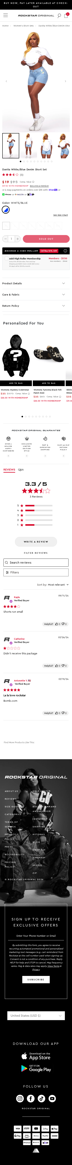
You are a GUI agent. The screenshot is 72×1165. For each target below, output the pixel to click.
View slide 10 (51, 161)
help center (42, 791)
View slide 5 (34, 161)
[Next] (65, 81)
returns (39, 834)
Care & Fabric (10, 294)
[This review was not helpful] (63, 624)
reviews (11, 799)
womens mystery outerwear (15, 390)
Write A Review (36, 541)
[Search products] (59, 16)
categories (13, 814)
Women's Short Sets (23, 26)
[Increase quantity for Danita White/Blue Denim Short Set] (18, 238)
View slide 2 (24, 161)
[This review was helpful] (56, 624)
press (9, 847)
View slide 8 (45, 161)
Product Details (12, 283)
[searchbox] (39, 562)
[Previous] (6, 81)
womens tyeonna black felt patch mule (48, 391)
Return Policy (10, 306)
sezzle (37, 865)
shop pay (39, 850)
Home (5, 26)
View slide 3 (27, 161)
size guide (12, 807)
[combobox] (53, 585)
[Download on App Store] (36, 1056)
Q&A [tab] (21, 469)
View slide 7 (41, 161)
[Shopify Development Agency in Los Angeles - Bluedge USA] (36, 1150)
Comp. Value (25, 182)
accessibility (15, 854)
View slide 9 (48, 161)
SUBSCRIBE (35, 979)
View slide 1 (20, 161)
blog (36, 842)
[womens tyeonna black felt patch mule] (49, 356)
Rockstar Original (36, 1108)
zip (35, 873)
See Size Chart (60, 215)
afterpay (39, 858)
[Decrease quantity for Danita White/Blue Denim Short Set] (5, 238)
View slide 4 (31, 161)
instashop (40, 819)
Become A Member (39, 186)
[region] (36, 506)
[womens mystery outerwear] (16, 356)
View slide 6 (38, 161)
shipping (39, 827)
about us (11, 791)
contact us (41, 799)
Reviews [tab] (9, 469)
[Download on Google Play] (36, 1068)
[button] (66, 16)
